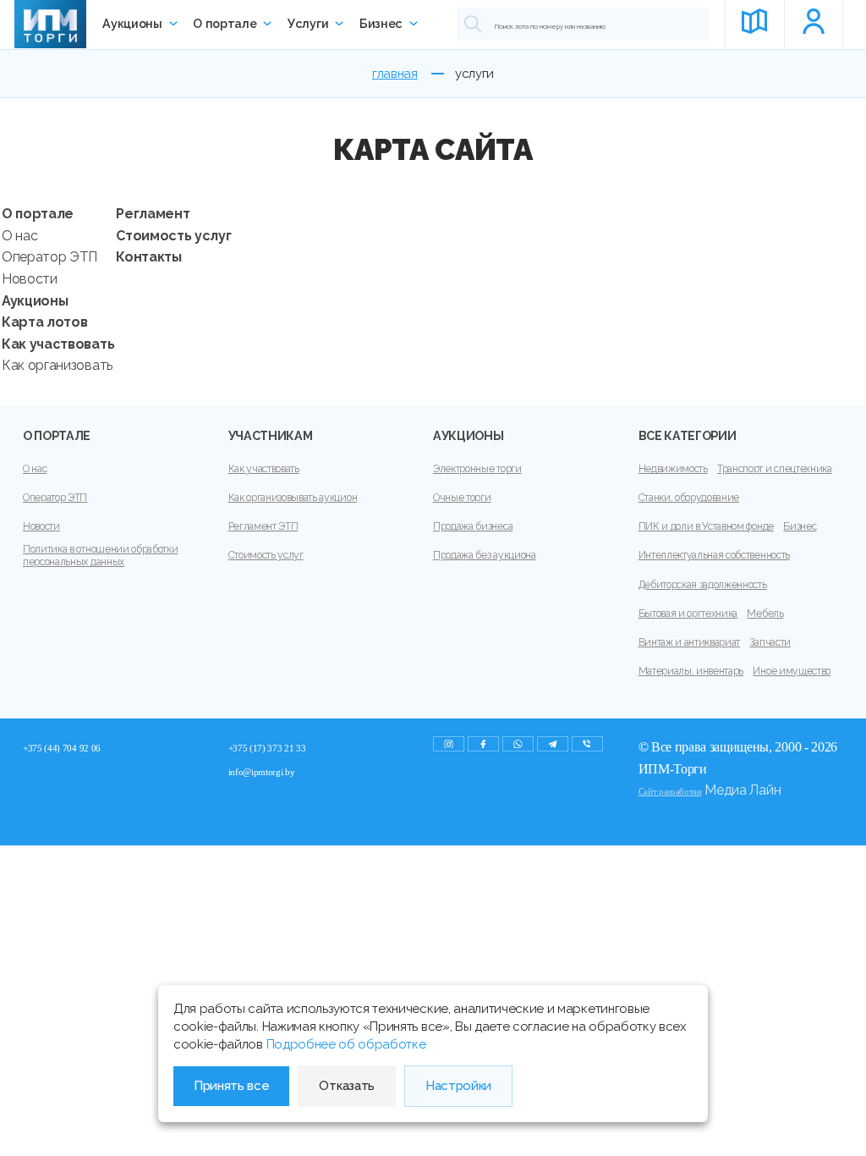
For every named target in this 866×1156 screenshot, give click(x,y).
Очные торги (462, 498)
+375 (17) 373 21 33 (267, 748)
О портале (224, 23)
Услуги (308, 23)
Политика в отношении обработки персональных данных (100, 555)
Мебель (765, 613)
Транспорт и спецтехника (774, 469)
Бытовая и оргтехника (688, 613)
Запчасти (769, 642)
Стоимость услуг (173, 236)
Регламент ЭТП (263, 526)
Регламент (152, 214)
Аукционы (132, 23)
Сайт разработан (670, 791)
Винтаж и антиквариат (690, 642)
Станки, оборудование (689, 498)
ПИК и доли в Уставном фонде (706, 526)
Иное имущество (791, 671)
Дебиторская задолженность (703, 585)
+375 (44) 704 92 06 (62, 748)
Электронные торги (477, 469)
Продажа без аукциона (484, 555)
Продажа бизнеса (472, 526)
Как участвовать (58, 344)
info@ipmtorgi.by (261, 772)
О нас (19, 236)
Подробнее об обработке (346, 1044)
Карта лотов (44, 322)
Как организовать (57, 365)
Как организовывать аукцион (293, 498)
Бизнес (381, 23)
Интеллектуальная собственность (714, 555)
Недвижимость (673, 469)
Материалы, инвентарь (691, 671)
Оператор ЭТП (49, 257)
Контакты (148, 257)
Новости (30, 279)
